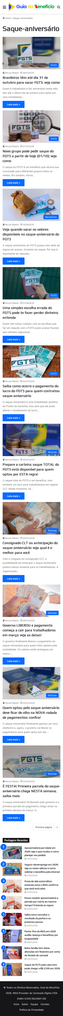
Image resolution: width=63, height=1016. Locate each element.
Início (8, 18)
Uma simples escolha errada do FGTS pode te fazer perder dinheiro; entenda (30, 312)
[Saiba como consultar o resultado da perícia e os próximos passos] (12, 919)
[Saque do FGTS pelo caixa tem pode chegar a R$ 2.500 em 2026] (12, 969)
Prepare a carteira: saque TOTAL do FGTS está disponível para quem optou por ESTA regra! (31, 469)
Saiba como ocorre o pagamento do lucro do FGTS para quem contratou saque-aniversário (31, 391)
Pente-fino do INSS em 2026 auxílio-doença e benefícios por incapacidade (41, 935)
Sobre (25, 1004)
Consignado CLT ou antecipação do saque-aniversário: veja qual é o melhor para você (30, 548)
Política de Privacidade (31, 1009)
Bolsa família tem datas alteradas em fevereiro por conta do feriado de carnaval (42, 952)
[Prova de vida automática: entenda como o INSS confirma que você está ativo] (12, 886)
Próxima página (44, 827)
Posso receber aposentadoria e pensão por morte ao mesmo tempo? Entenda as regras (41, 902)
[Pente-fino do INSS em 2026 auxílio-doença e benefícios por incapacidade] (12, 936)
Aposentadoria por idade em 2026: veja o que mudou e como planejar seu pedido (41, 851)
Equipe (34, 1004)
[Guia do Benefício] (31, 6)
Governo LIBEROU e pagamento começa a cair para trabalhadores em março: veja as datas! (29, 630)
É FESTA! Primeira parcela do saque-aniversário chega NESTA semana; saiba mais (31, 791)
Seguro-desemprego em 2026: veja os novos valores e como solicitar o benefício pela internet (42, 868)
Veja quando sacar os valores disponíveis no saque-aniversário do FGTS (31, 234)
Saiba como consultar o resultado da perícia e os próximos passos (37, 918)
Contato (45, 1004)
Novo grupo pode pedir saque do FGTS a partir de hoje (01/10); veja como (30, 156)
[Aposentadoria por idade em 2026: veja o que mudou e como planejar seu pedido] (12, 852)
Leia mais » (13, 104)
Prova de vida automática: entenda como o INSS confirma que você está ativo (41, 885)
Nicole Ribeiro (12, 72)
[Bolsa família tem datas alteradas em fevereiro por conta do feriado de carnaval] (12, 952)
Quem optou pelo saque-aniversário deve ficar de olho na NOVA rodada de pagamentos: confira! (31, 712)
